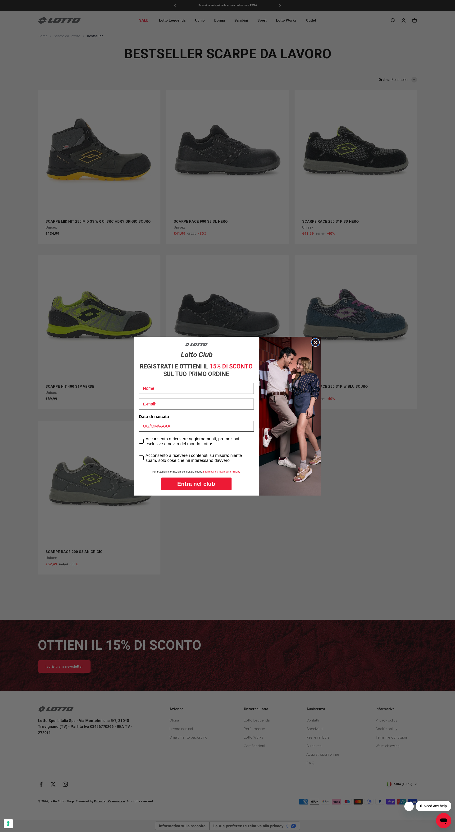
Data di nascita (154, 416)
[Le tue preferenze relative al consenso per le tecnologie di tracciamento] (8, 823)
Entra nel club (196, 484)
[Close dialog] (315, 342)
